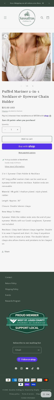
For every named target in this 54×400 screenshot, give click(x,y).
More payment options (27, 153)
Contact (8, 277)
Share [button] (7, 252)
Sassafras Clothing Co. (17, 390)
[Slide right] (33, 86)
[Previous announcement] (5, 3)
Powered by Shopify (32, 390)
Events (8, 295)
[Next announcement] (49, 3)
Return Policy (11, 283)
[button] (5, 17)
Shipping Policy (11, 289)
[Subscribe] (38, 350)
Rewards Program (12, 301)
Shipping (5, 111)
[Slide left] (21, 86)
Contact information (28, 398)
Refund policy (46, 390)
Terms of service (28, 394)
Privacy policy (14, 394)
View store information (15, 167)
